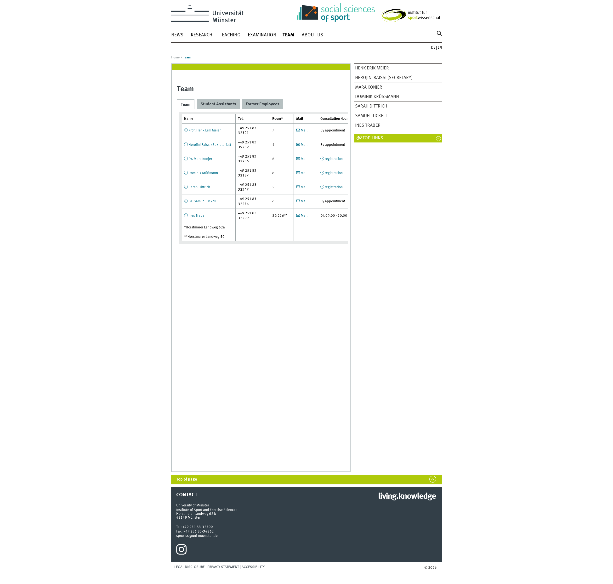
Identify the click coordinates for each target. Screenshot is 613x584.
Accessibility (253, 567)
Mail (304, 130)
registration (334, 159)
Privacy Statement (223, 567)
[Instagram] (181, 551)
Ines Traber (367, 125)
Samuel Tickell (371, 116)
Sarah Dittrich (371, 106)
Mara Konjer (368, 87)
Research (201, 35)
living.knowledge (407, 496)
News (177, 35)
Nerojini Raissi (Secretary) (384, 78)
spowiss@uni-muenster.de (197, 536)
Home (175, 57)
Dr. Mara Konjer (200, 159)
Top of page (186, 479)
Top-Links (373, 138)
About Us (312, 35)
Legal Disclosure (189, 567)
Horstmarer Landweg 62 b (196, 514)
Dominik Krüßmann (377, 97)
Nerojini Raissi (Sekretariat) (209, 145)
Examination (262, 35)
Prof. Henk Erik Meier (204, 130)
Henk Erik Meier (372, 68)
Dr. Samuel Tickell (202, 201)
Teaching (230, 35)
